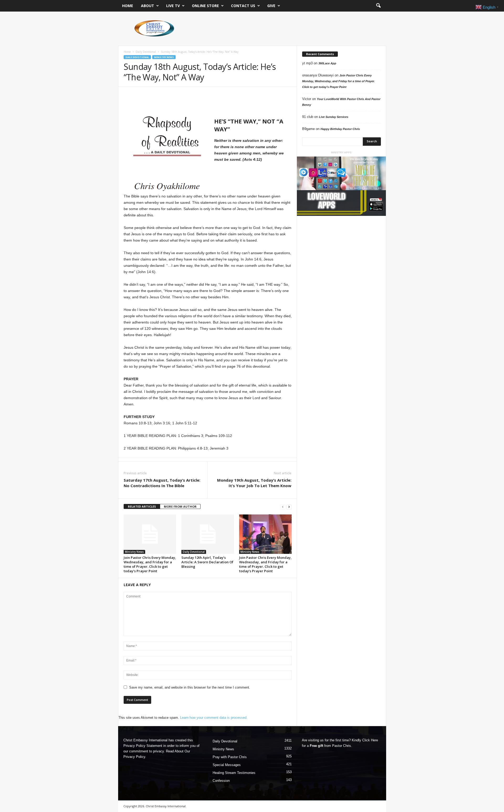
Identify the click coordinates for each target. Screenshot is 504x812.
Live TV (173, 5)
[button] (378, 6)
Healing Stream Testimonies (234, 773)
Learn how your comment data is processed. (214, 718)
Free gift (316, 746)
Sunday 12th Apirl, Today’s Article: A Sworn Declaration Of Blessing (207, 562)
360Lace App (327, 63)
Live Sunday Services (333, 116)
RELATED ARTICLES (142, 506)
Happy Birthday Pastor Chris (340, 129)
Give (271, 5)
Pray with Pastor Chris (230, 757)
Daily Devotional (146, 52)
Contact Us (243, 5)
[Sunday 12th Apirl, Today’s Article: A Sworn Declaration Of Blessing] (207, 534)
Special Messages (227, 765)
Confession (221, 781)
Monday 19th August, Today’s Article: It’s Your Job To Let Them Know (254, 482)
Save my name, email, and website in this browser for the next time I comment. (189, 687)
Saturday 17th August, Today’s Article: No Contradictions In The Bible (162, 482)
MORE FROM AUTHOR (180, 506)
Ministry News (164, 57)
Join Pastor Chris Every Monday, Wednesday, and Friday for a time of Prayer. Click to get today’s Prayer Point (150, 564)
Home (127, 5)
